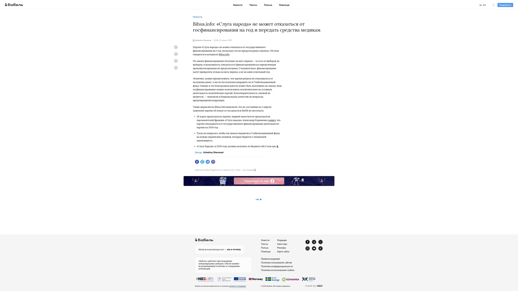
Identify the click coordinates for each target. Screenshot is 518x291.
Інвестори (282, 244)
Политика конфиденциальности (277, 266)
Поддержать (505, 5)
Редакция (282, 240)
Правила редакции (270, 259)
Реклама (281, 248)
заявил (272, 120)
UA (480, 5)
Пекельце (284, 5)
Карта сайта (283, 251)
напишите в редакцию (237, 286)
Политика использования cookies (277, 270)
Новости (237, 5)
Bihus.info (224, 54)
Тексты (253, 5)
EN (484, 5)
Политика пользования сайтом (276, 262)
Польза (268, 5)
